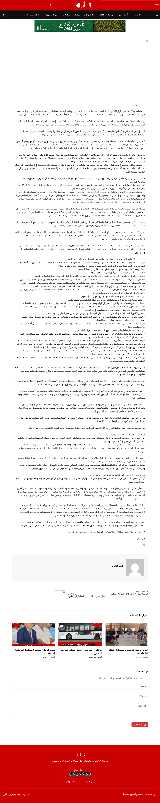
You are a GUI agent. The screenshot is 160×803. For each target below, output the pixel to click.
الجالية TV (66, 14)
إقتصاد (101, 14)
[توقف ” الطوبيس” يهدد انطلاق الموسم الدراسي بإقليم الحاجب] (80, 634)
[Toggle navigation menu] (157, 5)
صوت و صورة (52, 14)
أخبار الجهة (123, 14)
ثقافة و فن (89, 14)
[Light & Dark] (4, 15)
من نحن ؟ (89, 781)
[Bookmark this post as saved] (144, 545)
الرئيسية (136, 14)
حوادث (77, 14)
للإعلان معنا (77, 781)
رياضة (110, 14)
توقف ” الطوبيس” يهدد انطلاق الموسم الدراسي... (81, 651)
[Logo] (83, 8)
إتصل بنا (67, 781)
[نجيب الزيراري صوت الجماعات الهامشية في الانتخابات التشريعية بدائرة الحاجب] (33, 634)
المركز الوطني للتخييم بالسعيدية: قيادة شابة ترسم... (128, 651)
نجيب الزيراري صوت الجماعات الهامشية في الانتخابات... (35, 651)
